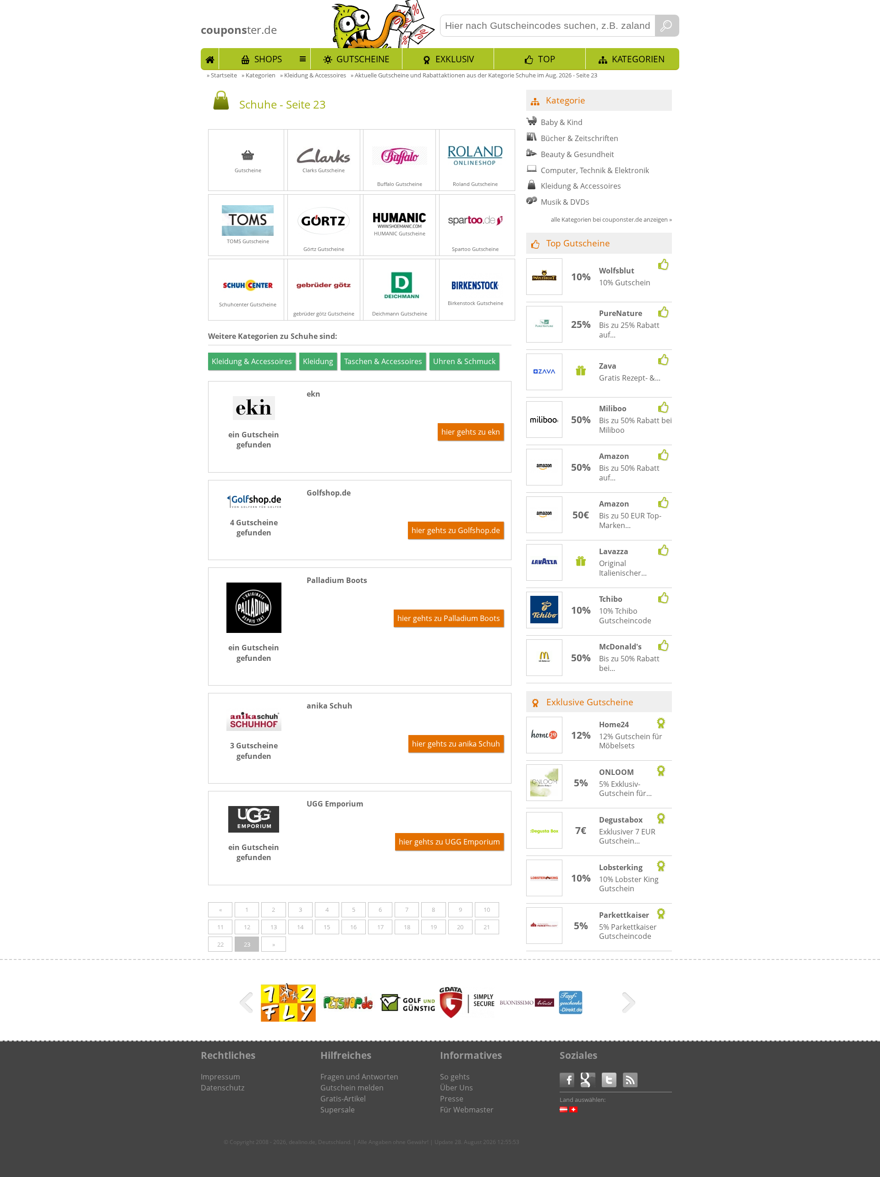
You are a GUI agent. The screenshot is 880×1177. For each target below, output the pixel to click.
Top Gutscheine (578, 243)
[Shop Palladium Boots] (253, 630)
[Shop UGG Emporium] (253, 830)
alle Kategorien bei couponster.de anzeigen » (611, 219)
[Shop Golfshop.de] (253, 505)
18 (407, 927)
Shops (268, 59)
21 (487, 927)
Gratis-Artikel (343, 1099)
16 (353, 927)
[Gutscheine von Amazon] (544, 467)
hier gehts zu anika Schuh (456, 744)
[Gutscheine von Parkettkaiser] (544, 926)
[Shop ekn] (254, 417)
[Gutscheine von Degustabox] (544, 830)
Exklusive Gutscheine (589, 702)
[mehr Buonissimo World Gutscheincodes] (526, 1004)
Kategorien (638, 59)
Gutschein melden (352, 1088)
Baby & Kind (562, 122)
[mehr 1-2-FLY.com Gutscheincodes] (288, 1019)
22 (220, 944)
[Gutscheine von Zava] (544, 373)
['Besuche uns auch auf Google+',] (591, 1079)
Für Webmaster (467, 1110)
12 (247, 927)
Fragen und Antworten (359, 1077)
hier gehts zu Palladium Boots (448, 618)
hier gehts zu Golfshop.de (456, 530)
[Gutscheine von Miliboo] (544, 420)
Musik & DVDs (565, 202)
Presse (451, 1099)
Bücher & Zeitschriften (579, 138)
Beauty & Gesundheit (577, 154)
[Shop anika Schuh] (253, 728)
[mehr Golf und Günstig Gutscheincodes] (407, 1008)
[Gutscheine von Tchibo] (544, 611)
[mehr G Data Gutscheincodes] (467, 1015)
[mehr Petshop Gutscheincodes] (347, 1009)
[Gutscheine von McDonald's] (544, 658)
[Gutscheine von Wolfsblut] (544, 277)
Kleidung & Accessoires (252, 361)
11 (220, 927)
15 (327, 927)
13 (273, 927)
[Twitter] (612, 1079)
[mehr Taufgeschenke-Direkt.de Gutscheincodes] (571, 1012)
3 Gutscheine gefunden (254, 751)
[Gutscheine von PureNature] (544, 324)
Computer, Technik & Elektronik (595, 170)
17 (380, 927)
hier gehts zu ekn (470, 432)
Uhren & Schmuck (464, 361)
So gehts (455, 1077)
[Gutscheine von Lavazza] (544, 563)
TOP (546, 59)
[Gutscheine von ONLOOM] (544, 783)
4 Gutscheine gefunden (254, 528)
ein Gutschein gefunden (253, 440)
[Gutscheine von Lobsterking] (544, 878)
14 (300, 927)
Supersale (337, 1110)
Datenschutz (222, 1088)
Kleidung (318, 361)
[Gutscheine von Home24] (544, 735)
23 (247, 944)
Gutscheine (363, 59)
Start (210, 58)
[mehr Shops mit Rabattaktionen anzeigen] (247, 1004)
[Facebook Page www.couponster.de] (570, 1079)
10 (487, 909)
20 (460, 927)
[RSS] (630, 1079)
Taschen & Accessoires (383, 361)
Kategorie (565, 100)
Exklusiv (454, 59)
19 (433, 927)
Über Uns (456, 1088)
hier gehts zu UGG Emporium (449, 842)
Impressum (220, 1077)
